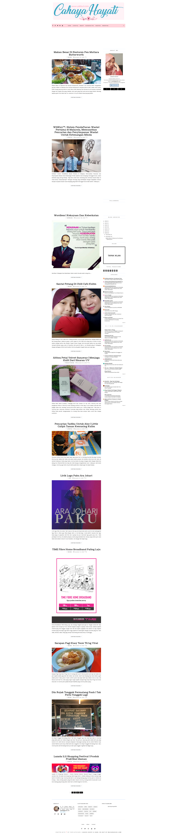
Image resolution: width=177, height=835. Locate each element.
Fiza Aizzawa (107, 345)
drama (94, 811)
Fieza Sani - (107, 309)
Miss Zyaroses (108, 394)
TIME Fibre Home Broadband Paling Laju (76, 549)
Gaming (91, 813)
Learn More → (63, 812)
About (88, 824)
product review (69, 362)
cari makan (85, 809)
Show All (123, 322)
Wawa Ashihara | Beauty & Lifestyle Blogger (113, 399)
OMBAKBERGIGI (108, 359)
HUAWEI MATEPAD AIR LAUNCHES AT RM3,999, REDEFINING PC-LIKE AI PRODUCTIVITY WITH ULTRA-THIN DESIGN (114, 288)
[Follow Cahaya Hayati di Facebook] (106, 89)
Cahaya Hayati (87, 832)
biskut (95, 806)
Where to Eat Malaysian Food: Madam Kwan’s (114, 292)
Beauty (82, 25)
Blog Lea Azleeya (108, 317)
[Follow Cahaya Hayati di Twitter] (114, 89)
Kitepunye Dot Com (109, 335)
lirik (69, 478)
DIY (90, 811)
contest (80, 811)
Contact (93, 824)
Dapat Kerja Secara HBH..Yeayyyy (111, 310)
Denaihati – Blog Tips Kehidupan (112, 381)
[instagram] (55, 26)
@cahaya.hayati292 (112, 806)
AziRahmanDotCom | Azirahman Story (113, 278)
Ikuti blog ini (115, 85)
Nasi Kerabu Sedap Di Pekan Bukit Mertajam (114, 279)
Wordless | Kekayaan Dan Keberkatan (76, 215)
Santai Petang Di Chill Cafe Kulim (76, 284)
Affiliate (80, 806)
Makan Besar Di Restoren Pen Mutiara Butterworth (76, 53)
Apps (85, 806)
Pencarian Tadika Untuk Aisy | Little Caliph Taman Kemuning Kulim (76, 425)
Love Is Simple (108, 295)
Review (70, 57)
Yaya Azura (107, 351)
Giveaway (80, 815)
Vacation (98, 25)
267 (77, 792)
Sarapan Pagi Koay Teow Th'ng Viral (76, 643)
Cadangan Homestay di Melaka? (111, 356)
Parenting (105, 25)
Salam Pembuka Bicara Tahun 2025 (112, 372)
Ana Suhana (107, 306)
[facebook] (53, 26)
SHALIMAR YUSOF (109, 300)
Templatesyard (75, 832)
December (108, 234)
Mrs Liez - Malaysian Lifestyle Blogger (113, 368)
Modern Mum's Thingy (110, 329)
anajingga (107, 385)
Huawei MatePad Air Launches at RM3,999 (113, 307)
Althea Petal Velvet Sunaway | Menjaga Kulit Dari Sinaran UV (76, 359)
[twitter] (58, 26)
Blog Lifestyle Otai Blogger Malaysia (113, 390)
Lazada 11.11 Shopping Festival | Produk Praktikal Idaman (76, 758)
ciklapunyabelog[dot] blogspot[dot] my (114, 281)
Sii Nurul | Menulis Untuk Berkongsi (113, 355)
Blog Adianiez (108, 371)
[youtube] (62, 26)
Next (81, 792)
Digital (86, 811)
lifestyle (69, 137)
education (81, 813)
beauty (90, 806)
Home (69, 25)
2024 (106, 221)
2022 (106, 225)
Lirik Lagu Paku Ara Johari (76, 475)
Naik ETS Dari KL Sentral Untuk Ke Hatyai (113, 369)
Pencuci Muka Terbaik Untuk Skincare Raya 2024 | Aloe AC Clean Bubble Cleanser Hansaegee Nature (113, 402)
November (108, 236)
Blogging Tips (90, 25)
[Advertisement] (76, 40)
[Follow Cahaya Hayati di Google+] (121, 89)
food (86, 813)
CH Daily (92, 809)
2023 (106, 223)
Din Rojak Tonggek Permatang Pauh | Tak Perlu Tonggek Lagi (76, 693)
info (91, 815)
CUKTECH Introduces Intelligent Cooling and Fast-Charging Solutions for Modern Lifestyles (114, 332)
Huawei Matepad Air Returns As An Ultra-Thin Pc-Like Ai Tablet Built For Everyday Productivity (114, 320)
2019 (106, 231)
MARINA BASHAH (108, 363)
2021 (106, 227)
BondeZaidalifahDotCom (110, 286)
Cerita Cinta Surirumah (110, 313)
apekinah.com (108, 340)
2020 (106, 229)
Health (86, 815)
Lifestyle (75, 25)
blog (79, 809)
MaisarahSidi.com (114, 832)
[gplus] (60, 26)
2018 (106, 232)
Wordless (70, 217)
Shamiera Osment (109, 291)
